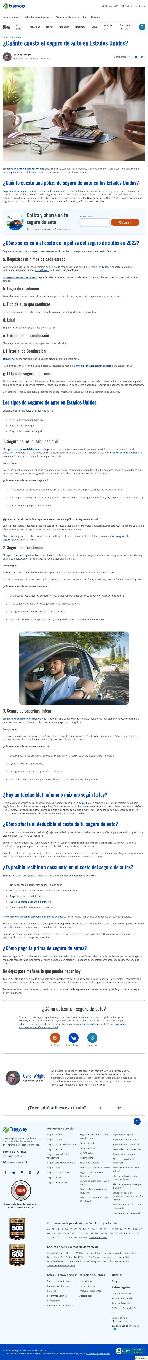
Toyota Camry (89, 1261)
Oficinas (117, 1275)
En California (42, 270)
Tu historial (9, 358)
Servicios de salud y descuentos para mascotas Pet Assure (128, 1196)
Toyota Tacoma (121, 1261)
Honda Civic (124, 1257)
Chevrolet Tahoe (93, 1252)
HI (97, 1229)
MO (59, 1233)
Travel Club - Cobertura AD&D (95, 1167)
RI (130, 1233)
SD (137, 1233)
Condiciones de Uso (122, 1293)
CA (66, 1229)
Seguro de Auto (55, 1134)
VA (61, 1237)
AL (53, 1229)
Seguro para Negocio (123, 1134)
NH (87, 1233)
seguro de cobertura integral (21, 718)
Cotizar (125, 222)
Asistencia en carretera (124, 1154)
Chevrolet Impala (55, 1252)
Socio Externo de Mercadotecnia (120, 1319)
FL (89, 1229)
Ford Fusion (66, 1257)
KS (116, 1229)
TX (53, 1237)
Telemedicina (86, 1157)
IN (112, 1229)
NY (106, 1233)
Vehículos (34, 26)
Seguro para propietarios (125, 1139)
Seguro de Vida (87, 1142)
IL (109, 1229)
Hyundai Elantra (55, 1261)
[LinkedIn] (142, 56)
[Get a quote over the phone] (74, 1038)
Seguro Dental (87, 1152)
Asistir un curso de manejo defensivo (30, 901)
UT (57, 1237)
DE (84, 1229)
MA (130, 1229)
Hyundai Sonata (73, 1261)
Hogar (49, 26)
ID (105, 1229)
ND (78, 1233)
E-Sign (115, 1313)
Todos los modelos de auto (61, 1265)
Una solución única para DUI (127, 1212)
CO (71, 1229)
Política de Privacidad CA (124, 1308)
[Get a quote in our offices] (92, 1038)
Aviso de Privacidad (121, 1303)
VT (66, 1237)
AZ (62, 1229)
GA (93, 1229)
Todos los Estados (98, 1237)
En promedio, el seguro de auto (20, 191)
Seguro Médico (87, 1147)
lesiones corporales (117, 452)
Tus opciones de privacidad (125, 1325)
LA (125, 1229)
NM (97, 1233)
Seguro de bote (54, 1149)
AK (48, 1229)
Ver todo (18, 27)
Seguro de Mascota (89, 1162)
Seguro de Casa (54, 1177)
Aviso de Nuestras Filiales (98, 1353)
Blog (6, 27)
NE (83, 1233)
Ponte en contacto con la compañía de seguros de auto (33, 916)
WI (75, 1237)
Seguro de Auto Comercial (126, 1144)
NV (101, 1233)
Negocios (64, 26)
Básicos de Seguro (12, 37)
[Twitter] (136, 56)
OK (116, 1233)
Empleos (51, 1290)
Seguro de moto (55, 1139)
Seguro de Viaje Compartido (127, 1149)
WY (85, 1237)
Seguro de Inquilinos (57, 1182)
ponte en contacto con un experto (92, 365)
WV (80, 1237)
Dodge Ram (53, 1257)
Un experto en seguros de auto (20, 277)
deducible (84, 802)
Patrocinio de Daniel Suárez (61, 1305)
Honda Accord (109, 1257)
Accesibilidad (85, 1295)
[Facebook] (130, 56)
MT (69, 1233)
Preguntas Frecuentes (90, 1290)
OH (111, 1233)
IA (101, 1229)
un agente (120, 536)
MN (53, 1233)
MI (48, 1233)
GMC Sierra (94, 1257)
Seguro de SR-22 (55, 1167)
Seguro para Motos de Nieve (61, 1162)
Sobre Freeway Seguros (59, 1281)
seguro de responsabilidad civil (22, 449)
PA (125, 1233)
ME (140, 1229)
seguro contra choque (17, 555)
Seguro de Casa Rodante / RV (61, 1144)
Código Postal (86, 216)
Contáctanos (85, 1281)
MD (135, 1229)
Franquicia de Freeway (58, 1285)
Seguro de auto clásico (58, 1172)
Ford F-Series (80, 1257)
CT (75, 1229)
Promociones (53, 1300)
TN (48, 1237)
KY (121, 1229)
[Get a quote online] (55, 1038)
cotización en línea (88, 1024)
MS (64, 1233)
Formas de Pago (87, 1285)
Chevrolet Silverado (112, 1252)
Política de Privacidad (122, 1298)
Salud (94, 26)
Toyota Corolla (105, 1261)
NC (73, 1233)
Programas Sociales (57, 1295)
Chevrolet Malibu (74, 1252)
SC (133, 1233)
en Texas (103, 267)
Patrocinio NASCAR (125, 27)
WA (71, 1237)
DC (79, 1229)
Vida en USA (108, 27)
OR (120, 1233)
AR (57, 1229)
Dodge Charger (131, 1252)
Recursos (80, 26)
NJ (92, 1233)
